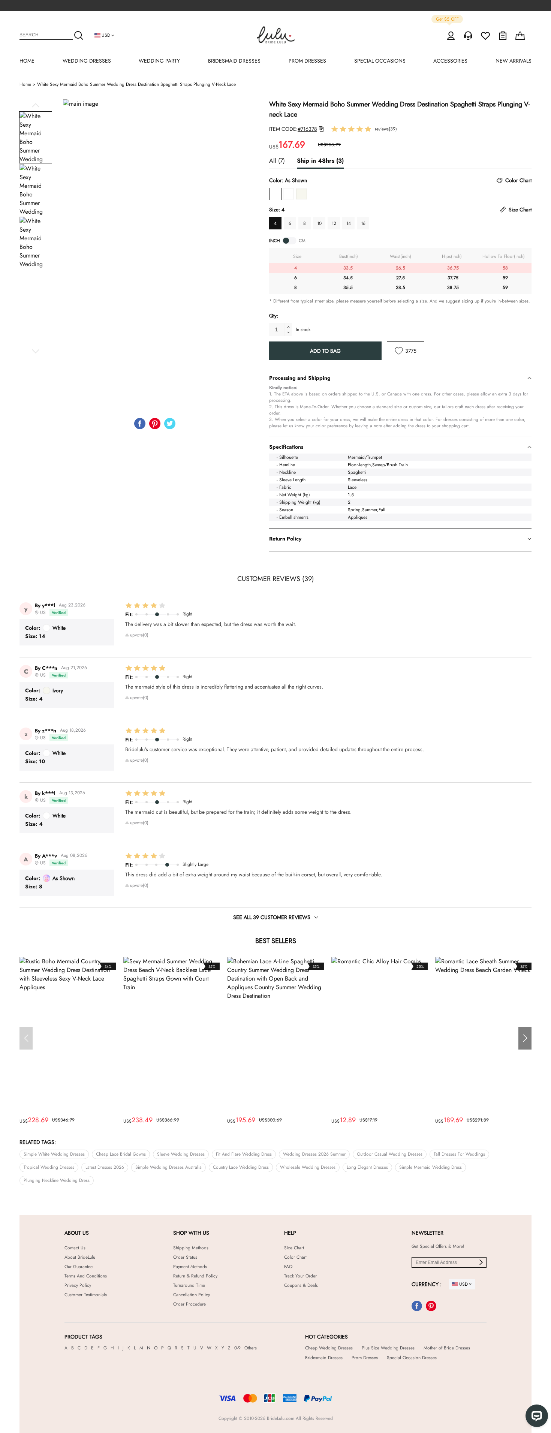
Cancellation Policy (191, 1294)
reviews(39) (386, 129)
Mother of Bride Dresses (447, 1348)
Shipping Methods (190, 1247)
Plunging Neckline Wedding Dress (57, 1180)
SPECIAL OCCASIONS (380, 60)
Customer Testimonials (85, 1294)
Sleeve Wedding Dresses (181, 1154)
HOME (26, 60)
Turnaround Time (189, 1285)
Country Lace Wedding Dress (241, 1167)
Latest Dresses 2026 (104, 1167)
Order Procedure (189, 1304)
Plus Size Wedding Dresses (388, 1348)
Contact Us (74, 1247)
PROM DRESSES (307, 60)
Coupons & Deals (301, 1285)
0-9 (237, 1348)
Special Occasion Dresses (412, 1357)
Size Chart (294, 1247)
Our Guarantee (78, 1266)
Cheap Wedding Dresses (329, 1348)
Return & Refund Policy (195, 1276)
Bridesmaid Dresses (324, 1357)
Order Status (185, 1257)
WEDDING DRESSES (87, 60)
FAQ (288, 1266)
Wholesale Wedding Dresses (307, 1167)
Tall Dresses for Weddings (459, 1154)
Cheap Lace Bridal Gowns (121, 1154)
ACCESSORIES (450, 60)
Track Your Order (300, 1276)
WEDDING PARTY (159, 60)
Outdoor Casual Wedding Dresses (389, 1154)
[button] (35, 105)
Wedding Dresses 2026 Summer (314, 1154)
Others (250, 1348)
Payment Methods (190, 1266)
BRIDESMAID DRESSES (234, 60)
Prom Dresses (365, 1357)
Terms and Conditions (85, 1276)
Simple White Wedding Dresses (54, 1154)
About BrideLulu (79, 1257)
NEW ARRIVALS (514, 60)
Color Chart (295, 1257)
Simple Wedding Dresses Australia (168, 1167)
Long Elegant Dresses (367, 1167)
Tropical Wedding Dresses (49, 1167)
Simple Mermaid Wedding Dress (430, 1167)
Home (28, 84)
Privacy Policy (77, 1285)
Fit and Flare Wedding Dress (244, 1154)
